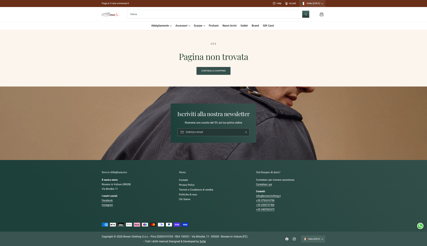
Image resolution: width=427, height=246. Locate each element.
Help (279, 3)
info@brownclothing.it (268, 195)
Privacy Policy (186, 184)
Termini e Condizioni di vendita (196, 189)
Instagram (107, 204)
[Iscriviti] (246, 132)
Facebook (107, 200)
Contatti (183, 180)
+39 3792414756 (265, 200)
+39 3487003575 (265, 209)
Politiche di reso (188, 194)
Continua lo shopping (213, 70)
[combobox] (218, 14)
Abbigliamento (160, 25)
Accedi (292, 3)
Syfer (203, 241)
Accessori (181, 25)
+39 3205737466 (265, 204)
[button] (321, 14)
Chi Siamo (184, 199)
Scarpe (198, 25)
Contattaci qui (264, 184)
